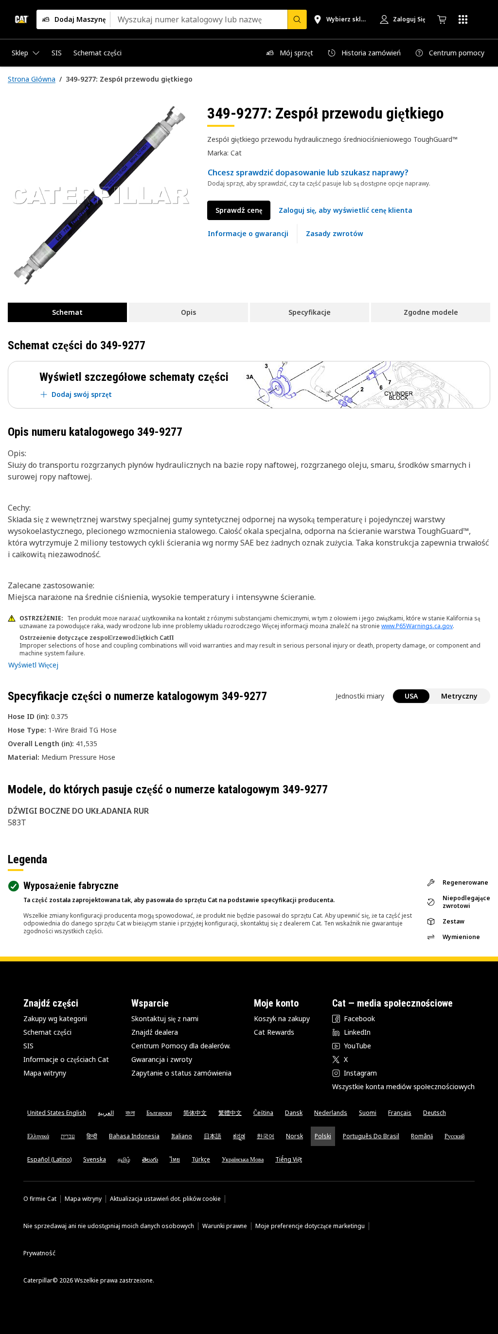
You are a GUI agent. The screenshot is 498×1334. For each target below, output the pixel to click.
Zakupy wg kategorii (55, 1018)
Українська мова (243, 1159)
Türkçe (201, 1159)
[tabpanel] (100, 195)
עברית (68, 1136)
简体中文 (195, 1113)
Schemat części (47, 1032)
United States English (56, 1113)
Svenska (94, 1159)
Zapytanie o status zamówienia (181, 1072)
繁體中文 (230, 1113)
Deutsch (434, 1113)
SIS (28, 1045)
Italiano (181, 1136)
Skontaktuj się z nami (164, 1018)
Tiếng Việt (288, 1159)
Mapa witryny (44, 1072)
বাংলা (130, 1113)
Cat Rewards (274, 1032)
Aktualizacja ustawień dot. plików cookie (165, 1199)
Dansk (293, 1113)
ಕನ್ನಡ (239, 1136)
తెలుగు (150, 1159)
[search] (297, 19)
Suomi (367, 1113)
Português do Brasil (371, 1136)
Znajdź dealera (154, 1032)
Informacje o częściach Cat (66, 1059)
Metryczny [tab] (459, 696)
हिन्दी (92, 1136)
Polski (323, 1136)
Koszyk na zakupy (282, 1018)
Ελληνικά (38, 1136)
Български (159, 1113)
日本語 (212, 1136)
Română (422, 1136)
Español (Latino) (49, 1159)
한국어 (265, 1136)
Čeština (263, 1113)
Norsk (294, 1136)
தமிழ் (124, 1159)
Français (399, 1113)
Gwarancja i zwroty (161, 1059)
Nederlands (330, 1113)
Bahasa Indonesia (134, 1136)
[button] (345, 210)
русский (454, 1136)
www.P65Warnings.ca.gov (417, 626)
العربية (106, 1113)
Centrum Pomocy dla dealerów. (181, 1045)
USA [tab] (411, 696)
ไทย (175, 1159)
